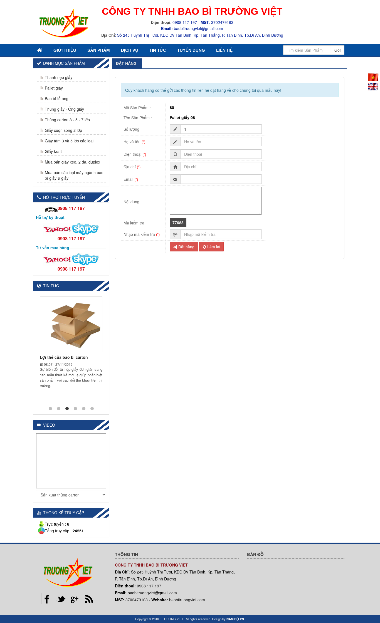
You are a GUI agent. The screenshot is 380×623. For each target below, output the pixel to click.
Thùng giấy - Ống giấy (64, 109)
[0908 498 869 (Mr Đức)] (57, 228)
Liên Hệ (224, 50)
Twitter (60, 598)
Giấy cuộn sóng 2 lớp (63, 130)
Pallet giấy (54, 88)
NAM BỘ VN (235, 619)
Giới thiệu (64, 50)
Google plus (74, 598)
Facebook (46, 598)
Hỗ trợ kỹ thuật (50, 217)
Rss (88, 598)
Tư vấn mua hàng (52, 247)
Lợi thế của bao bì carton (64, 357)
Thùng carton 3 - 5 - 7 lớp (67, 119)
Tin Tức (157, 50)
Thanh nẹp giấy (58, 77)
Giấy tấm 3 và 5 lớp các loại (69, 141)
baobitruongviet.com (187, 599)
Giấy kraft (53, 151)
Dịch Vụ (129, 50)
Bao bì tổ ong (56, 98)
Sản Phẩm (98, 50)
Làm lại (213, 246)
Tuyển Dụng (191, 50)
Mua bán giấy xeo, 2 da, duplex (72, 162)
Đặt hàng (185, 246)
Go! (337, 50)
